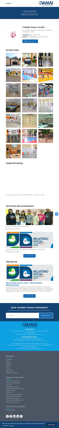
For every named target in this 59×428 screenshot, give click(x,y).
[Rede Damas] (46, 3)
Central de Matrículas (13, 381)
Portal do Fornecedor (15, 406)
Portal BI (9, 384)
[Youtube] (14, 416)
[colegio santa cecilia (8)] (29, 90)
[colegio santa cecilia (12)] (45, 105)
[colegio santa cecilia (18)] (45, 136)
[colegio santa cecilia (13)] (13, 120)
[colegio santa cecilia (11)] (29, 105)
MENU (9, 3)
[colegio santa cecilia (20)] (29, 151)
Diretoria (9, 363)
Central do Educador (12, 398)
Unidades (9, 359)
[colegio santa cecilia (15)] (45, 120)
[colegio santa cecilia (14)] (29, 120)
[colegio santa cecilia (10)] (13, 105)
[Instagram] (11, 416)
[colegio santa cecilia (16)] (13, 136)
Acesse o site (31, 41)
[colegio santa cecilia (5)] (29, 75)
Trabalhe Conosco (12, 373)
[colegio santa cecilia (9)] (45, 90)
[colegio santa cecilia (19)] (13, 151)
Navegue (10, 356)
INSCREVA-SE (46, 315)
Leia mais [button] (11, 425)
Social (8, 367)
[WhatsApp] (21, 416)
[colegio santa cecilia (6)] (45, 75)
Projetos (8, 365)
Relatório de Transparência (14, 400)
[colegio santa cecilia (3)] (45, 59)
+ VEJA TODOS (29, 256)
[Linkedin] (18, 416)
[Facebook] (7, 416)
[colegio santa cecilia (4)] (13, 75)
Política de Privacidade (13, 396)
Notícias (8, 369)
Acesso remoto (10, 390)
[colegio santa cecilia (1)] (13, 59)
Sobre (8, 361)
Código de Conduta (12, 386)
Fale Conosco (10, 371)
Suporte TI (9, 392)
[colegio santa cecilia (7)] (13, 90)
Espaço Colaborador (15, 377)
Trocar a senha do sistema (14, 394)
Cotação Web (10, 410)
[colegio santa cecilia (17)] (29, 136)
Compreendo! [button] (51, 424)
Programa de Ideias (12, 402)
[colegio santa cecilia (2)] (29, 59)
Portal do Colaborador (13, 383)
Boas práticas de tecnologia (15, 388)
